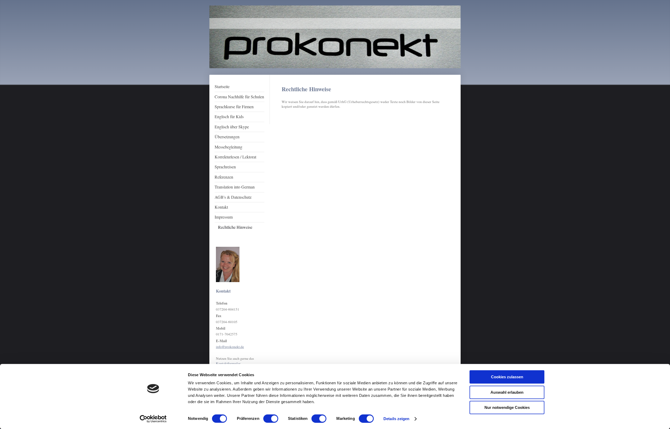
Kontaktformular (228, 363)
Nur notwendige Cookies (507, 407)
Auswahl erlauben (506, 392)
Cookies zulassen (507, 377)
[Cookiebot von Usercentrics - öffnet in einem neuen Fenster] (153, 419)
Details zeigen (396, 418)
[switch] (270, 418)
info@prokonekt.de (230, 346)
